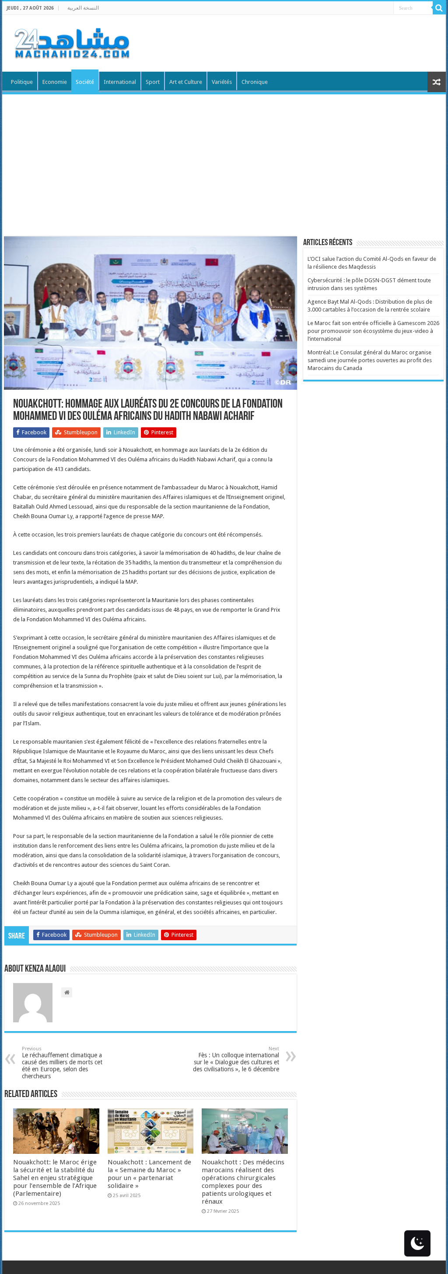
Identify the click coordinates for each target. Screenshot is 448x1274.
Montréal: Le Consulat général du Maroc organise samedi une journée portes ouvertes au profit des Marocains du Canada (370, 360)
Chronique (255, 82)
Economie (54, 82)
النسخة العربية (83, 8)
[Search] (439, 7)
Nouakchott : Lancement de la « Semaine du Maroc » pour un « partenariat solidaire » (149, 1174)
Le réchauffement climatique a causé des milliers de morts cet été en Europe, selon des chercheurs (62, 1063)
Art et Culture (185, 82)
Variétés (222, 82)
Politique (22, 82)
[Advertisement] (224, 160)
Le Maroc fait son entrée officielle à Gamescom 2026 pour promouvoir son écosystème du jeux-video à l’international (373, 331)
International (120, 82)
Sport (153, 82)
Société (85, 82)
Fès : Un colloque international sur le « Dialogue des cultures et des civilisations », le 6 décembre (236, 1059)
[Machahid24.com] (71, 41)
